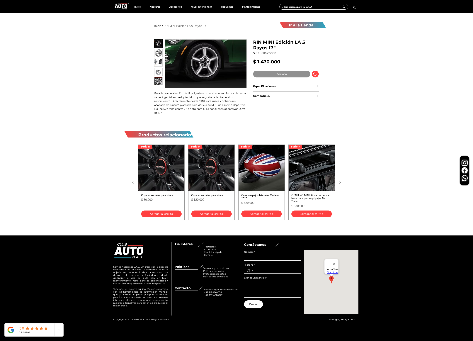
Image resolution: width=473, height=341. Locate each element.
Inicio (157, 26)
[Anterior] (133, 182)
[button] (355, 7)
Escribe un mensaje (255, 277)
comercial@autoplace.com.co (221, 289)
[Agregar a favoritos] (315, 74)
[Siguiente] (340, 182)
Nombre (249, 251)
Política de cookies (213, 271)
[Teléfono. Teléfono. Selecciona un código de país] (250, 270)
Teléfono (249, 264)
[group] (236, 182)
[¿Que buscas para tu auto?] (344, 6)
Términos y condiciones (216, 268)
